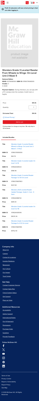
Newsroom (6, 265)
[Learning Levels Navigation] (7, 2)
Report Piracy (6, 385)
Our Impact (6, 272)
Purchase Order (8, 329)
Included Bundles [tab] (8, 137)
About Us (6, 250)
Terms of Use (6, 375)
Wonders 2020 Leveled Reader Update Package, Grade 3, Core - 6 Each (22, 192)
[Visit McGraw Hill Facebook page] (3, 345)
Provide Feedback (9, 336)
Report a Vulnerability (9, 381)
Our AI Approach (8, 321)
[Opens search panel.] (27, 2)
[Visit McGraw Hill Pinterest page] (3, 362)
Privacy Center (6, 378)
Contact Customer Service (11, 285)
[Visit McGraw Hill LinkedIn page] (3, 366)
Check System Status (10, 293)
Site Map (4, 388)
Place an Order (7, 300)
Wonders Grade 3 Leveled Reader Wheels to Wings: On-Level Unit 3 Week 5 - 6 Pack (22, 146)
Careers (5, 253)
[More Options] (37, 2)
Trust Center (7, 276)
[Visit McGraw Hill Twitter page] (3, 349)
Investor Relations (8, 261)
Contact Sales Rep (9, 289)
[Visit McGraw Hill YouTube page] (3, 354)
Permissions (7, 325)
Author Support (8, 314)
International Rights (9, 318)
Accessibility (7, 310)
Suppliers (6, 333)
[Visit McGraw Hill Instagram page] (3, 358)
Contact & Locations (9, 257)
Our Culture (6, 269)
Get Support (7, 296)
